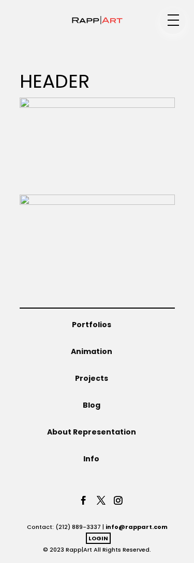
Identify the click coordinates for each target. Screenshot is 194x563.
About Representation (91, 432)
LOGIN (98, 538)
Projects (91, 378)
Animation (91, 351)
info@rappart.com (137, 527)
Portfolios (91, 324)
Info (91, 459)
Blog (91, 405)
